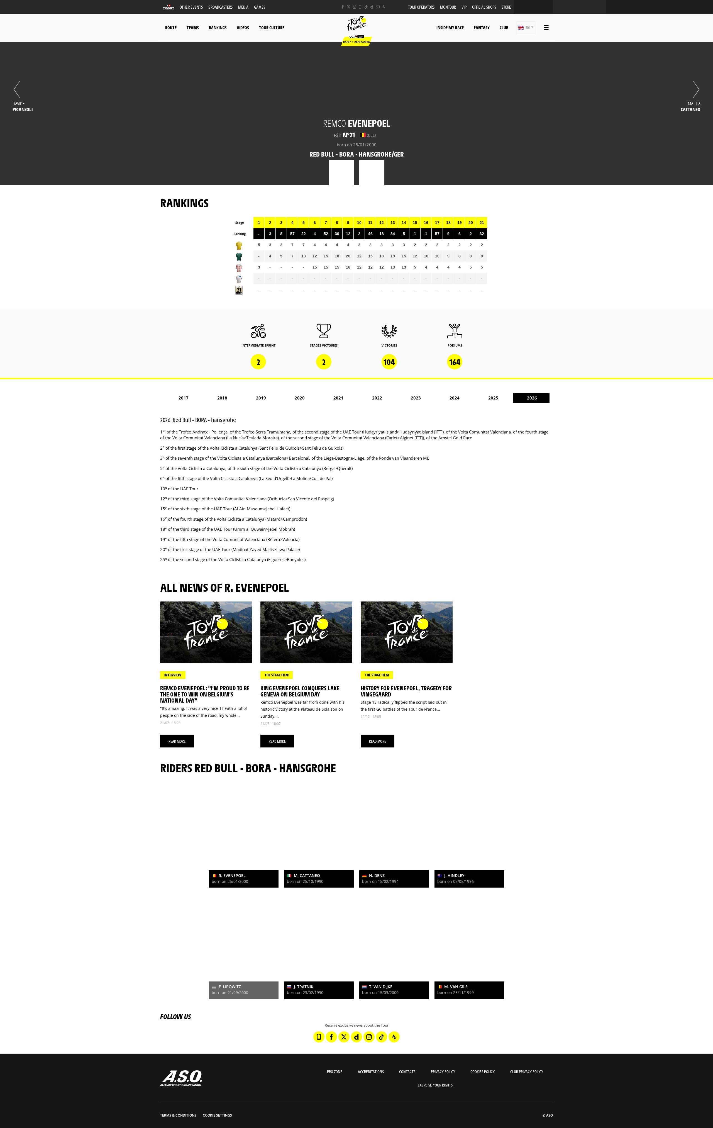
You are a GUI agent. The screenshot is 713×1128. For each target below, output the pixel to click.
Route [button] (171, 27)
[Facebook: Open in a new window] (343, 7)
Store (506, 6)
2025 (493, 398)
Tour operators (421, 6)
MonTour (448, 6)
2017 (184, 398)
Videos (243, 27)
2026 (532, 398)
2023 (416, 398)
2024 (455, 398)
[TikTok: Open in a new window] (366, 7)
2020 (300, 398)
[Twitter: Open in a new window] (348, 7)
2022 (377, 398)
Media (243, 6)
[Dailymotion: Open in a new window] (372, 7)
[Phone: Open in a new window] (360, 7)
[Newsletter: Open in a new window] (378, 7)
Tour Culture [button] (271, 27)
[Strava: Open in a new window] (384, 7)
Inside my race (450, 27)
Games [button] (259, 6)
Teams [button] (193, 27)
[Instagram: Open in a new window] (354, 7)
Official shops (484, 6)
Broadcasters (220, 6)
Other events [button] (191, 6)
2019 (261, 398)
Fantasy (482, 27)
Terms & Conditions (178, 1115)
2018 (222, 398)
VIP (464, 6)
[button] (525, 27)
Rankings (218, 27)
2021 (338, 398)
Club (504, 27)
